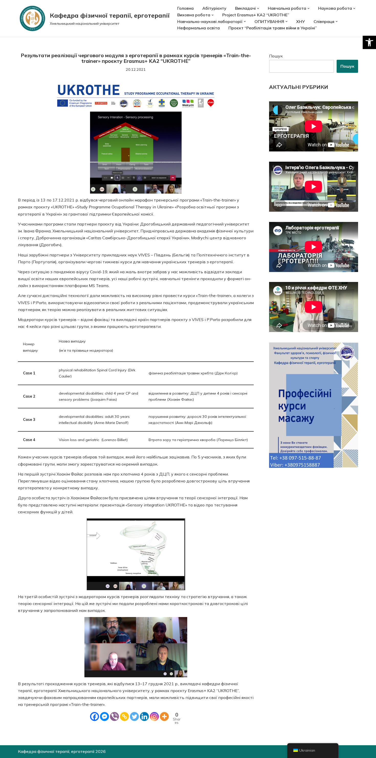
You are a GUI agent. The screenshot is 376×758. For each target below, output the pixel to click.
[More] (164, 716)
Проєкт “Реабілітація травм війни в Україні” (272, 27)
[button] (369, 42)
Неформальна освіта (198, 27)
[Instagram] (154, 716)
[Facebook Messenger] (104, 716)
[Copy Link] (124, 716)
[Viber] (114, 716)
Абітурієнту (214, 8)
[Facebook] (94, 716)
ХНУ (300, 21)
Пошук (276, 55)
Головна (185, 8)
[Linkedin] (144, 716)
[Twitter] (134, 716)
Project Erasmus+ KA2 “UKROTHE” (255, 14)
